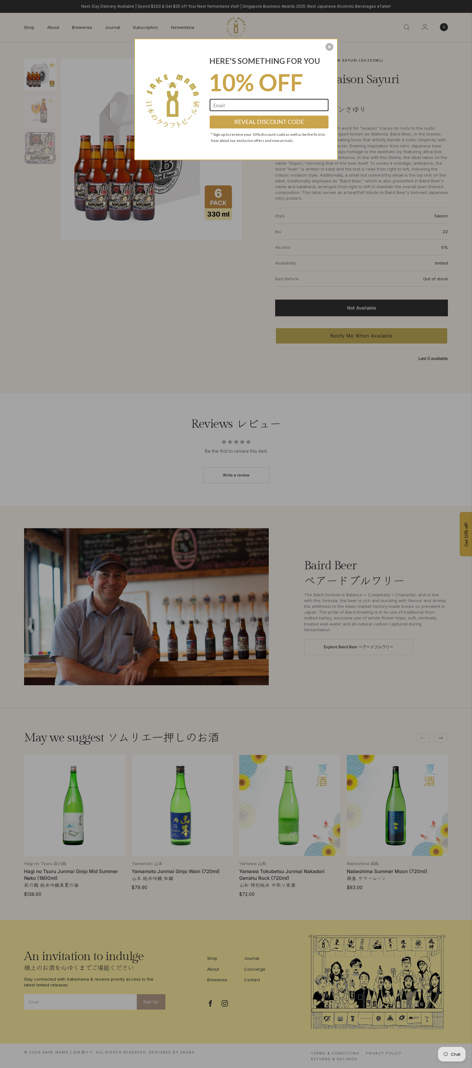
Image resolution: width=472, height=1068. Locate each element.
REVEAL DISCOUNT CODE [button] (269, 121)
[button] (329, 47)
